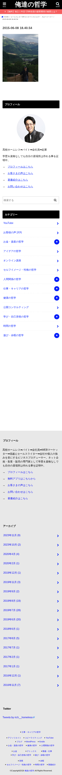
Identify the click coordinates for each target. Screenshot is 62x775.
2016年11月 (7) (11, 684)
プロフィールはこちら (20, 166)
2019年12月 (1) (12, 572)
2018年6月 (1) (11, 628)
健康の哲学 (9, 297)
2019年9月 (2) (11, 591)
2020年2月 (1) (11, 563)
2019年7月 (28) (12, 610)
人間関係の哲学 (12, 279)
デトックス (31, 751)
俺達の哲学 (31, 4)
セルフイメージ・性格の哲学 (19, 269)
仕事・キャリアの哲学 (16, 288)
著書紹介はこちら (18, 179)
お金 (15, 751)
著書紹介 (52, 765)
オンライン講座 (12, 260)
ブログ (19, 742)
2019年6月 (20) (12, 619)
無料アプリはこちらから (22, 478)
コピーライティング (33, 738)
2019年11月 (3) (11, 582)
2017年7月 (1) (11, 647)
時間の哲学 (9, 325)
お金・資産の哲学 (13, 241)
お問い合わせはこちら (20, 186)
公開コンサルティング (16, 307)
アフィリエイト (14, 738)
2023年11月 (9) (11, 535)
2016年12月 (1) (12, 675)
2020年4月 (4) (11, 554)
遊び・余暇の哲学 (13, 335)
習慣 (21, 761)
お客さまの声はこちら (20, 173)
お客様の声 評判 (12, 232)
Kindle (42, 742)
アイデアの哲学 (12, 251)
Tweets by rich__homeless (18, 717)
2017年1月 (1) (11, 666)
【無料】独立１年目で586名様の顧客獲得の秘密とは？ (32, 11)
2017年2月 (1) (11, 656)
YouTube (8, 222)
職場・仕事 (47, 751)
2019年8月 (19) (12, 600)
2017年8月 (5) (11, 638)
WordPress (30, 742)
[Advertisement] (31, 387)
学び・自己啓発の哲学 (16, 316)
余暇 (42, 761)
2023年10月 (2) (12, 544)
